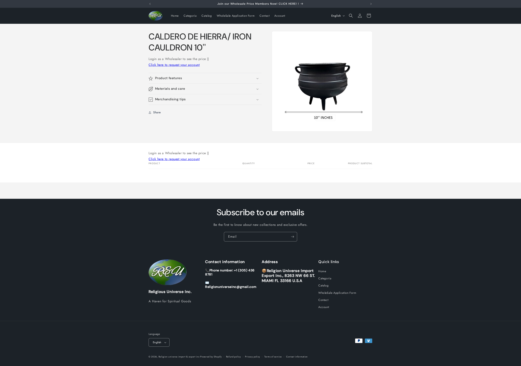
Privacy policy (252, 356)
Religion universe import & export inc (179, 356)
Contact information (297, 356)
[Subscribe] (292, 236)
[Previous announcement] (150, 4)
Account (323, 307)
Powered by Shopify (211, 356)
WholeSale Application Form (337, 293)
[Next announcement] (371, 4)
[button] (350, 15)
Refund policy (233, 356)
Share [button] (157, 112)
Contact (323, 300)
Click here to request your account (174, 64)
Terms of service (273, 356)
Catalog (323, 285)
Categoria (324, 278)
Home (322, 271)
